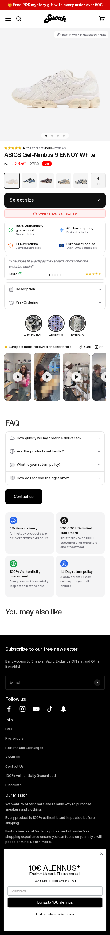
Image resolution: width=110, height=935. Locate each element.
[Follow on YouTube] (36, 709)
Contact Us (14, 766)
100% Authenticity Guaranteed (30, 775)
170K (87, 347)
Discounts (13, 785)
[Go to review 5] (60, 275)
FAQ (8, 729)
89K (102, 347)
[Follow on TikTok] (49, 709)
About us (12, 757)
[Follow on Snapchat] (63, 709)
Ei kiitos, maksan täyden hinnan (55, 914)
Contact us (24, 496)
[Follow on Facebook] (9, 709)
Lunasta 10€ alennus (55, 902)
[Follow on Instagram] (22, 709)
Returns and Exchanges (24, 747)
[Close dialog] (101, 853)
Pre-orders (14, 738)
